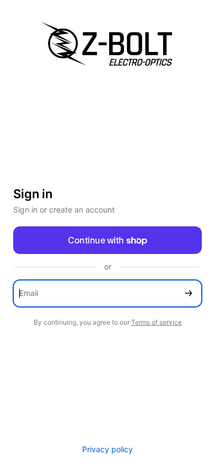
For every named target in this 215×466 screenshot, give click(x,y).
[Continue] (188, 293)
